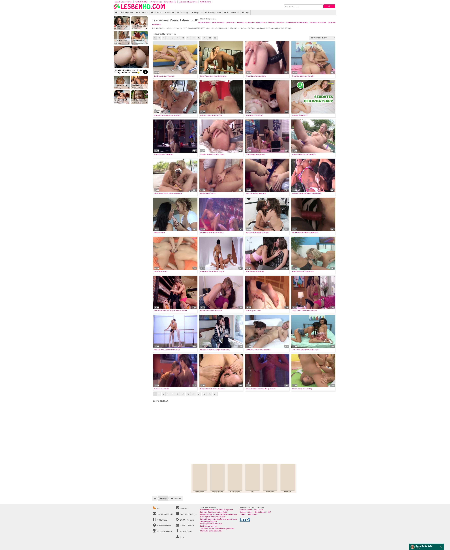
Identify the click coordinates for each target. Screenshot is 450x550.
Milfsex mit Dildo (159, 232)
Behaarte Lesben (246, 512)
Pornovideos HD (170, 2)
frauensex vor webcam (245, 22)
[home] (154, 498)
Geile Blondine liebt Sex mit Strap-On (212, 232)
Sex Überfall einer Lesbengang (256, 193)
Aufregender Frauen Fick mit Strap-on (212, 271)
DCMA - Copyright (187, 520)
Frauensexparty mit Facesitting (302, 389)
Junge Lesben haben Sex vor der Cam (304, 311)
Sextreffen (169, 12)
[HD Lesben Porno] (139, 9)
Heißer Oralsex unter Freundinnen (211, 311)
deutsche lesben (204, 22)
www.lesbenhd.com (164, 525)
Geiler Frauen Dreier (160, 271)
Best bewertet (232, 12)
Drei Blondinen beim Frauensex (164, 76)
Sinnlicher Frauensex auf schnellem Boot (167, 115)
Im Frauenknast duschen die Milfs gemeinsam (260, 389)
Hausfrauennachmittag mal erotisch (257, 232)
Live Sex (158, 12)
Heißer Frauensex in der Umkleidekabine (213, 76)
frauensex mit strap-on (276, 22)
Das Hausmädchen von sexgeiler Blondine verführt (170, 311)
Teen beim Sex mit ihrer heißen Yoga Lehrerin (217, 528)
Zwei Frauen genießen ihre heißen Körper (305, 350)
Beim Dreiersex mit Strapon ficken (303, 271)
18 (199, 38)
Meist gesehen (214, 12)
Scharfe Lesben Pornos (123, 2)
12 (183, 38)
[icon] (116, 12)
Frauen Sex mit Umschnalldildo (256, 76)
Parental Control (186, 531)
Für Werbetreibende (164, 531)
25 (215, 38)
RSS (158, 508)
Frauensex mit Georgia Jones (255, 154)
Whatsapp (183, 12)
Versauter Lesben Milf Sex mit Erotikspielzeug (306, 193)
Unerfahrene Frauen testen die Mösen (258, 350)
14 (188, 38)
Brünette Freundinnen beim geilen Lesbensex (214, 350)
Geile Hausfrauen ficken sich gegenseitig (305, 232)
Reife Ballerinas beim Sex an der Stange (167, 350)
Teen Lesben (252, 514)
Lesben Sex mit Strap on (208, 193)
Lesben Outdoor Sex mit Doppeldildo (304, 154)
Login (182, 537)
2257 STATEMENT (187, 525)
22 (210, 38)
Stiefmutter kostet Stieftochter (211, 531)
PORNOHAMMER (141, 2)
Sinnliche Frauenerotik (161, 389)
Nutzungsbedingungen (188, 514)
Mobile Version (162, 520)
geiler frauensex (218, 22)
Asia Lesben (258, 509)
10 (177, 38)
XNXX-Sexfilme (205, 2)
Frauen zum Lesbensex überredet (303, 76)
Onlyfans (198, 12)
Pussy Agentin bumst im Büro (211, 524)
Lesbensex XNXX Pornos (188, 2)
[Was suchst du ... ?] (329, 6)
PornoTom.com (156, 2)
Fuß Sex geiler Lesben (253, 311)
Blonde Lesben (260, 512)
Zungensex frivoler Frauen (254, 115)
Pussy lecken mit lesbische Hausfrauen (212, 389)
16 (194, 38)
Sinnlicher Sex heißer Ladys (255, 271)
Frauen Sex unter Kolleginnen (163, 154)
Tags (246, 12)
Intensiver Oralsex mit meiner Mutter (213, 512)
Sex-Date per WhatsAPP (300, 115)
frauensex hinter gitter (318, 22)
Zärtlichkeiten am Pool (208, 526)
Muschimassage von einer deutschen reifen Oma (218, 514)
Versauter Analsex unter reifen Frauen (212, 154)
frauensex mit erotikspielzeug (297, 22)
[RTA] (245, 521)
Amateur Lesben (246, 509)
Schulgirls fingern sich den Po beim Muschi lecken (218, 519)
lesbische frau (261, 22)
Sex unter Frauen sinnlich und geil (211, 115)
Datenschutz (184, 508)
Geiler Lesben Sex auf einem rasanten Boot (168, 193)
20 (204, 38)
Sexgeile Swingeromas (208, 521)
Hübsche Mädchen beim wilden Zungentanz (216, 509)
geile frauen (230, 22)
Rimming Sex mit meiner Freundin (213, 517)
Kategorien (128, 12)
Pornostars (143, 12)
